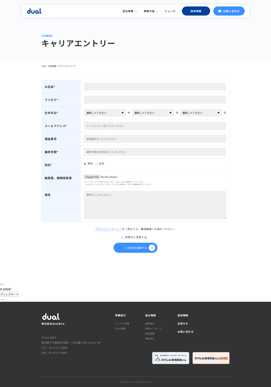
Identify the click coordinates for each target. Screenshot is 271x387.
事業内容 (149, 11)
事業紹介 (120, 315)
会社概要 (150, 333)
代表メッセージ (153, 328)
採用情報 (196, 11)
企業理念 (150, 323)
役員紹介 (150, 338)
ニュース (170, 11)
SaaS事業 (120, 328)
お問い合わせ (231, 11)
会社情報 (127, 11)
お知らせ (183, 323)
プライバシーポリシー (108, 229)
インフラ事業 (122, 323)
